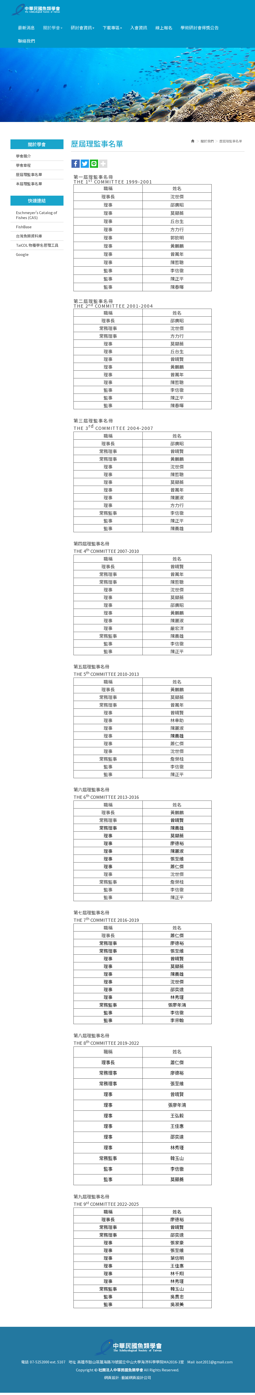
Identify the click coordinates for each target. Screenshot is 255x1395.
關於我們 (207, 141)
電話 (25, 1361)
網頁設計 (111, 1377)
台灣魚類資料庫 (29, 235)
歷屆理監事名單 (29, 174)
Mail (191, 1361)
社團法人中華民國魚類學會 (37, 9)
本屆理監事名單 (29, 183)
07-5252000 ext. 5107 (47, 1361)
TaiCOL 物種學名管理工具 (37, 245)
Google (22, 254)
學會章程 (23, 165)
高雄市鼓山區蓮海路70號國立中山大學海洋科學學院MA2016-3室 (130, 1361)
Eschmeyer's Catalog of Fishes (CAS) (36, 215)
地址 (72, 1361)
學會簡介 (23, 156)
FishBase (24, 226)
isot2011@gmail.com (214, 1361)
